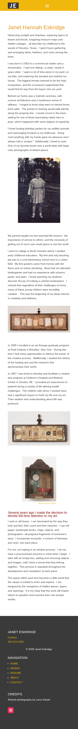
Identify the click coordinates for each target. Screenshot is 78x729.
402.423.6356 (16, 641)
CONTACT (16, 682)
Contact (12, 637)
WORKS (15, 668)
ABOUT (14, 677)
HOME (14, 663)
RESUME (15, 672)
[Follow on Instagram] (11, 710)
